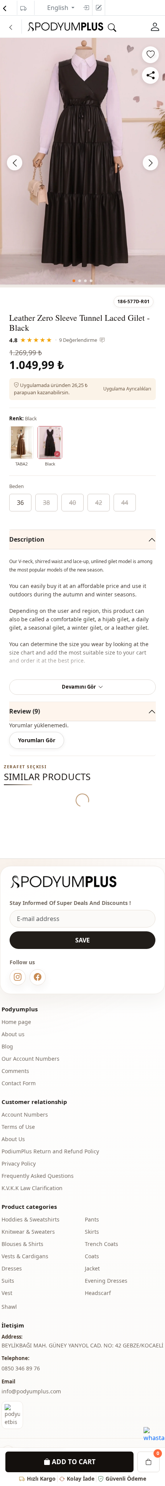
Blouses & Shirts (22, 1244)
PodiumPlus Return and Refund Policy (50, 1151)
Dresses (12, 1268)
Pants (92, 1219)
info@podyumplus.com (31, 1391)
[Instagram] (18, 977)
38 (46, 502)
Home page (16, 1022)
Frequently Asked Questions (38, 1175)
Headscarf (98, 1293)
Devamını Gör (79, 686)
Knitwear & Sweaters (28, 1231)
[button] (74, 280)
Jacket (92, 1268)
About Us (13, 1139)
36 (20, 502)
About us (13, 1034)
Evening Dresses (106, 1280)
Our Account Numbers (30, 1058)
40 (72, 502)
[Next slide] (150, 162)
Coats (92, 1256)
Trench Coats (101, 1244)
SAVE (82, 940)
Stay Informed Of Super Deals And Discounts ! (70, 902)
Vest (7, 1293)
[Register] (99, 7)
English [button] (58, 7)
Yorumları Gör (36, 740)
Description (27, 539)
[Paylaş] (150, 75)
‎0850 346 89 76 (21, 1368)
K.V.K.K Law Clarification (32, 1188)
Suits (8, 1280)
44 (124, 502)
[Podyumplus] (71, 882)
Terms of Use (18, 1126)
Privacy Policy (19, 1163)
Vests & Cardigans (25, 1256)
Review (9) (24, 711)
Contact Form (19, 1083)
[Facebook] (38, 977)
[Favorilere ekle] (150, 54)
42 (98, 502)
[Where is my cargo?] (23, 8)
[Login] (86, 7)
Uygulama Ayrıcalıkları (127, 388)
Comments (15, 1070)
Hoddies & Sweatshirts (30, 1219)
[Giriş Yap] (155, 26)
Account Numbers (25, 1114)
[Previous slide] (14, 162)
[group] (82, 161)
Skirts (92, 1231)
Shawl (9, 1306)
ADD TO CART (73, 1461)
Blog (7, 1046)
